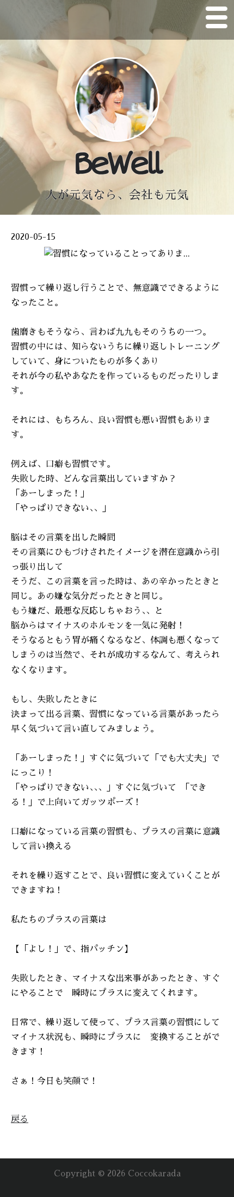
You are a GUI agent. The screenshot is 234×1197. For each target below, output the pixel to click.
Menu (216, 19)
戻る (19, 1119)
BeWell (117, 163)
